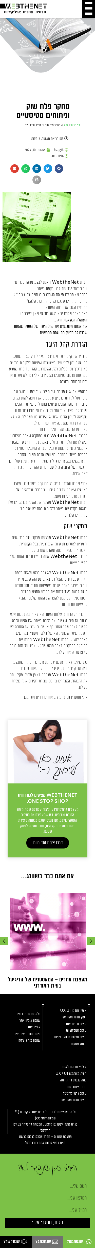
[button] (59, 168)
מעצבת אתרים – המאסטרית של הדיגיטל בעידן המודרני (47, 983)
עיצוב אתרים (52, 697)
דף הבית (75, 125)
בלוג (66, 125)
